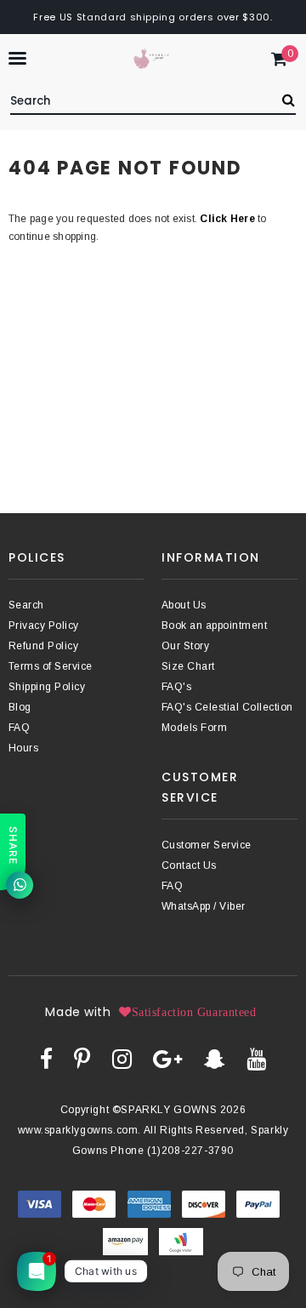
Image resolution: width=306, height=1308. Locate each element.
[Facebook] (46, 1058)
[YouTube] (256, 1058)
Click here (229, 219)
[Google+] (167, 1058)
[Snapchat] (215, 1058)
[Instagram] (122, 1058)
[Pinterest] (82, 1058)
